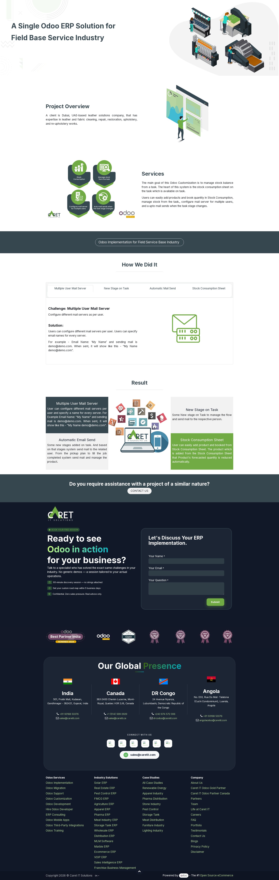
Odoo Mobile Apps (57, 820)
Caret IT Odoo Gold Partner (208, 788)
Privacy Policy (200, 846)
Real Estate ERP (104, 788)
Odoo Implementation (59, 782)
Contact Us (198, 836)
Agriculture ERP (104, 804)
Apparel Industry (152, 793)
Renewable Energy (154, 788)
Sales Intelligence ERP (108, 862)
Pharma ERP (102, 814)
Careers (196, 814)
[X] (168, 743)
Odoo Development (58, 804)
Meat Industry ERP (106, 820)
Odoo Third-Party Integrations (65, 825)
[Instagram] (145, 743)
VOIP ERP (100, 857)
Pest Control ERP (105, 793)
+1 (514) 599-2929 (116, 714)
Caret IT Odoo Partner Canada (210, 793)
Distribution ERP (104, 836)
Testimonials (199, 830)
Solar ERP (100, 782)
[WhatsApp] (111, 743)
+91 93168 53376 (69, 714)
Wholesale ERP (104, 830)
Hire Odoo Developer (59, 809)
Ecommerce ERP (105, 851)
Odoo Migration (56, 788)
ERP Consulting (55, 814)
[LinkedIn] (122, 743)
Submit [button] (215, 602)
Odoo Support (55, 793)
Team (194, 804)
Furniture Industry (153, 825)
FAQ (193, 820)
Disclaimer (197, 851)
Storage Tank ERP (105, 825)
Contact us (140, 490)
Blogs (194, 841)
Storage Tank (150, 814)
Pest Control (150, 809)
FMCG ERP (101, 798)
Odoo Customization (59, 798)
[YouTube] (134, 743)
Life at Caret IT (200, 809)
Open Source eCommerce (216, 875)
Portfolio (196, 825)
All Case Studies (152, 782)
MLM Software (103, 841)
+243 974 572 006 (165, 714)
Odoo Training (55, 830)
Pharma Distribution (154, 798)
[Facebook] (157, 743)
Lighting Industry (152, 830)
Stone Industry (151, 804)
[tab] (70, 288)
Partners (196, 798)
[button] (139, 871)
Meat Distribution (153, 820)
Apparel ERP (102, 809)
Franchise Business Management (115, 868)
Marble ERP (101, 846)
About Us (197, 782)
